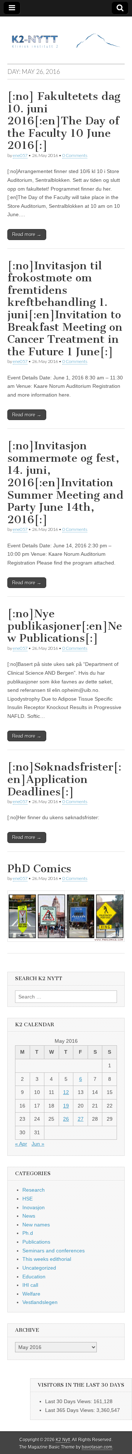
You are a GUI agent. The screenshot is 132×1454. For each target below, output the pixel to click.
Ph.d (27, 1233)
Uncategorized (39, 1268)
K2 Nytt (63, 1439)
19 (66, 1106)
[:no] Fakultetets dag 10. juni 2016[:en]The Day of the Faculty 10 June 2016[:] (63, 121)
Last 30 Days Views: (69, 1401)
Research (33, 1190)
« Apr (21, 1144)
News (28, 1216)
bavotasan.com (97, 1447)
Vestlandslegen (40, 1302)
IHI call (30, 1285)
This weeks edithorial (46, 1259)
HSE (27, 1199)
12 (66, 1092)
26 (66, 1119)
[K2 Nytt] (66, 34)
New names (36, 1225)
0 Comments (74, 155)
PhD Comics (39, 868)
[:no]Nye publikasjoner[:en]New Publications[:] (64, 626)
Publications (36, 1242)
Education (33, 1276)
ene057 (20, 155)
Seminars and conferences (53, 1250)
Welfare (31, 1294)
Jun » (38, 1144)
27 (81, 1119)
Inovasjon (33, 1207)
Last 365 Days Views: (70, 1410)
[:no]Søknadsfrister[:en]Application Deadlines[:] (64, 779)
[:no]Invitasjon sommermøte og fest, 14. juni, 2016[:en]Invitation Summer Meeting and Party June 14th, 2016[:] (65, 482)
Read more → (26, 234)
